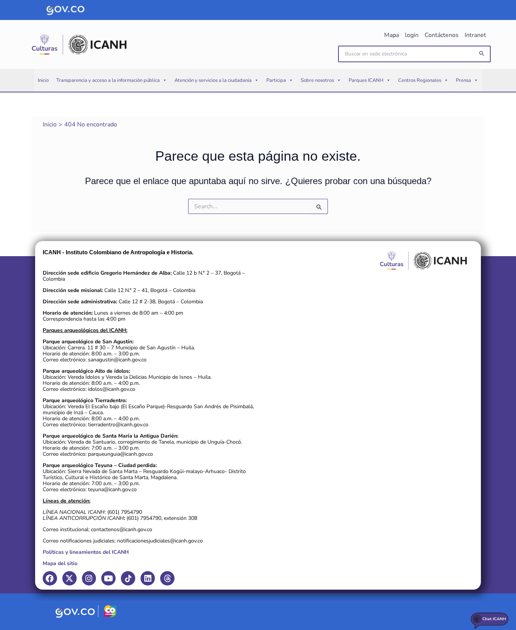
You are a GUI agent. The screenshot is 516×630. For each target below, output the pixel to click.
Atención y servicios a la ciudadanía (213, 80)
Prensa (463, 80)
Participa (276, 80)
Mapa (391, 35)
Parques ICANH (366, 80)
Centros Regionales (419, 80)
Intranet (475, 35)
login (412, 35)
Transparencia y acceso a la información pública (108, 80)
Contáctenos (442, 35)
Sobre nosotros (317, 80)
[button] (482, 53)
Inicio (43, 80)
